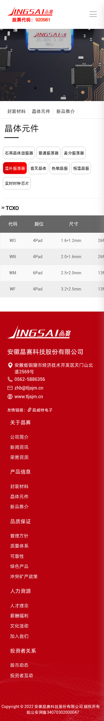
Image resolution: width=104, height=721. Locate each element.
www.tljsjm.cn (28, 396)
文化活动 (19, 626)
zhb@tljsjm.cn (28, 388)
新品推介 (65, 111)
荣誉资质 (19, 457)
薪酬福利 (19, 615)
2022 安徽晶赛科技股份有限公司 (53, 706)
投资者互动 (21, 675)
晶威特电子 (42, 410)
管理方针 (19, 536)
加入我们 (19, 636)
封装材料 (16, 111)
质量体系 (19, 546)
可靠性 (17, 556)
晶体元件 (41, 111)
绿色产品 (19, 566)
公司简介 (19, 437)
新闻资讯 (19, 447)
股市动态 (19, 665)
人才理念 (19, 605)
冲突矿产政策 (24, 576)
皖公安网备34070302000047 (53, 712)
